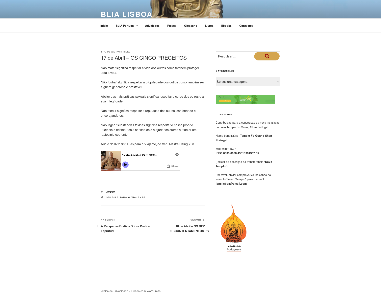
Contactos (246, 26)
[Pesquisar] (267, 56)
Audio (110, 191)
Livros (209, 26)
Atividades (152, 26)
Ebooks (226, 26)
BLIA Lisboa (127, 14)
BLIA (126, 51)
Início (104, 26)
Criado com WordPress (146, 291)
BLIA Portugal (125, 26)
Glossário (190, 26)
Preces (171, 26)
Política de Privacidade (114, 291)
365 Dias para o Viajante (125, 197)
